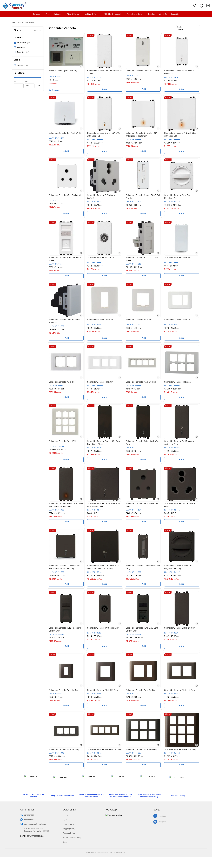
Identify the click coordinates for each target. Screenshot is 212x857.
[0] (208, 5)
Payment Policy (69, 833)
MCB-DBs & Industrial (112, 14)
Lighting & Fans (91, 14)
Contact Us (175, 14)
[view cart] (208, 5)
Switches (36, 14)
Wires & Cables (73, 14)
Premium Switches (53, 14)
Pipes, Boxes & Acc (134, 14)
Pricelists (151, 14)
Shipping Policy (69, 829)
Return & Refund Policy (72, 837)
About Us (163, 14)
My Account (67, 820)
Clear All (37, 30)
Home (14, 22)
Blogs (65, 842)
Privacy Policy (68, 824)
